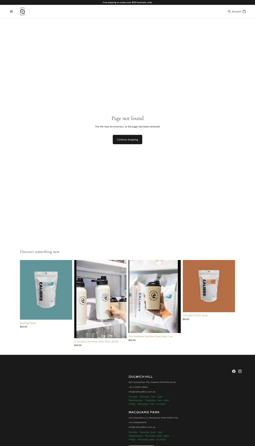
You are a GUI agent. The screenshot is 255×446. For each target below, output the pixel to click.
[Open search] (229, 11)
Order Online (28, 380)
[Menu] (11, 11)
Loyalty (21, 390)
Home (19, 371)
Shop (18, 376)
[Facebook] (234, 371)
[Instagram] (240, 371)
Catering (23, 400)
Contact (22, 410)
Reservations (28, 385)
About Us (23, 405)
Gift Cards (25, 395)
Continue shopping (127, 139)
